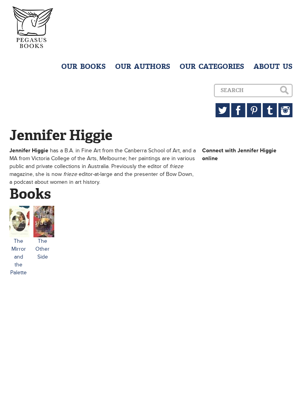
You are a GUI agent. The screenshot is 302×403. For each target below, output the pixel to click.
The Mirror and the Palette (18, 257)
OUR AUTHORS (142, 66)
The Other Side (42, 249)
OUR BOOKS (83, 66)
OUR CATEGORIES (212, 66)
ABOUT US (273, 66)
